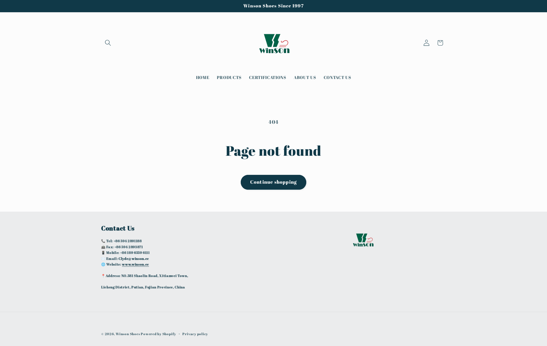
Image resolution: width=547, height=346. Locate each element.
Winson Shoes (128, 333)
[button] (108, 43)
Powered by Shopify (158, 333)
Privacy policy (195, 333)
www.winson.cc (135, 264)
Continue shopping (273, 182)
